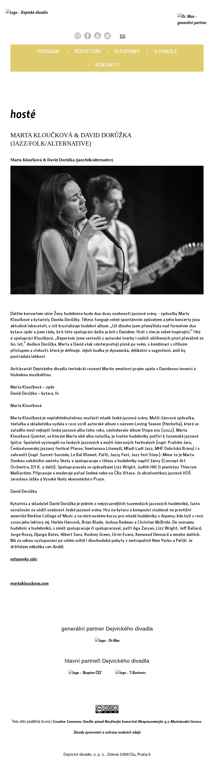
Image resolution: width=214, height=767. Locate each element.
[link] (87, 35)
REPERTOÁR (87, 51)
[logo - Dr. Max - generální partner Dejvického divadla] (193, 19)
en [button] (122, 35)
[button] (77, 35)
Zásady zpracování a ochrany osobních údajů (107, 732)
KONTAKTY (107, 64)
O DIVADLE (165, 51)
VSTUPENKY (127, 51)
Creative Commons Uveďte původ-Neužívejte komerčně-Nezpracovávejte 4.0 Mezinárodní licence (127, 721)
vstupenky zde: (23, 559)
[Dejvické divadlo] (27, 20)
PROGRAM (48, 51)
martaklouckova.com (29, 583)
